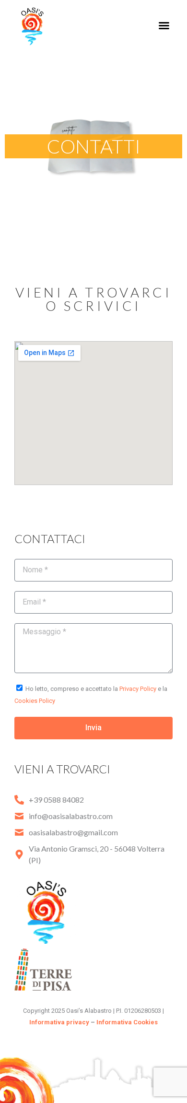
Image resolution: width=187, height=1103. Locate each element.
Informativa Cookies (127, 1022)
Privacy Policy (137, 688)
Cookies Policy (34, 700)
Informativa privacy (59, 1022)
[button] (164, 25)
